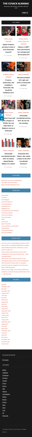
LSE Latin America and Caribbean (10, 210)
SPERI (3, 219)
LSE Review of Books (7, 213)
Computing (5, 375)
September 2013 (6, 330)
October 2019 (5, 293)
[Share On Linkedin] (2, 119)
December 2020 (6, 286)
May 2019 (4, 297)
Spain (10, 39)
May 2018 (4, 304)
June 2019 (4, 295)
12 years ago (24, 58)
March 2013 (4, 337)
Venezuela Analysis (7, 204)
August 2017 (5, 308)
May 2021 (4, 284)
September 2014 (6, 322)
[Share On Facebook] (2, 111)
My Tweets (5, 360)
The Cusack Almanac (16, 3)
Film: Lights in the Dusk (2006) (9, 182)
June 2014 (4, 326)
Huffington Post (6, 208)
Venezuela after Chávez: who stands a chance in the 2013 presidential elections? (23, 159)
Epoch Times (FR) (6, 224)
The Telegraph (5, 199)
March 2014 (4, 328)
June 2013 (4, 333)
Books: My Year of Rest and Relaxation (12, 180)
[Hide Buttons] (2, 121)
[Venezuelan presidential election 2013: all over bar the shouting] (23, 104)
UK (27, 41)
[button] (25, 12)
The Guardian (5, 195)
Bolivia (4, 370)
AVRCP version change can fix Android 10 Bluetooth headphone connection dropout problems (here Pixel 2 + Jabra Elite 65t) (16, 272)
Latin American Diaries (7, 230)
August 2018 (5, 302)
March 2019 (4, 300)
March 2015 (4, 317)
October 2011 (5, 344)
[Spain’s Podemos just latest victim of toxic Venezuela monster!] (8, 31)
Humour (4, 391)
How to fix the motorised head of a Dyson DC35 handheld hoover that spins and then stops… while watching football (15, 254)
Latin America (6, 394)
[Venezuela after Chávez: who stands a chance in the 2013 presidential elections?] (23, 142)
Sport (4, 408)
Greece (26, 39)
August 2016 (5, 313)
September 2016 (6, 311)
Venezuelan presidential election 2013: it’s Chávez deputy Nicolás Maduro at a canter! (8, 159)
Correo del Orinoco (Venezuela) (10, 226)
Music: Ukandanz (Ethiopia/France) (11, 185)
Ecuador (21, 39)
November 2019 (6, 291)
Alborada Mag (5, 228)
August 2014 (5, 324)
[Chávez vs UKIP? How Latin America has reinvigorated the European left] (23, 31)
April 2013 (4, 335)
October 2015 (5, 315)
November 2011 (6, 341)
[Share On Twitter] (2, 115)
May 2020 (4, 289)
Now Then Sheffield (7, 232)
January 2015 (5, 319)
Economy (4, 378)
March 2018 (4, 306)
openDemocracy (6, 206)
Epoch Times (5, 221)
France (4, 383)
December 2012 (6, 339)
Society (11, 112)
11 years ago (9, 55)
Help (3, 389)
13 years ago (9, 134)
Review (4, 399)
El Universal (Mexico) (7, 202)
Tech (3, 410)
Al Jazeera (4, 197)
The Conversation (6, 217)
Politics (6, 39)
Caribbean (6, 74)
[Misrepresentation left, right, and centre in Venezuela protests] (23, 66)
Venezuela (8, 41)
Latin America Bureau (7, 215)
